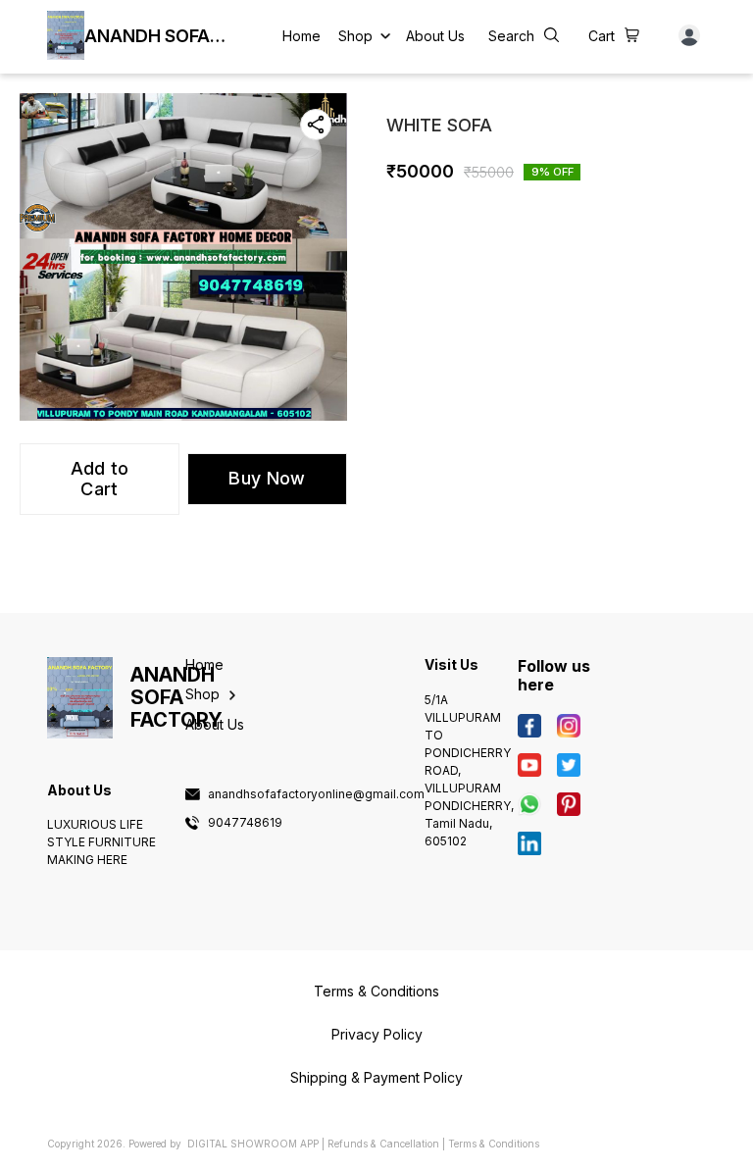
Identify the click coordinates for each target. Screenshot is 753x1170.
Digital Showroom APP (253, 1143)
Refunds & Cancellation (383, 1143)
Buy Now (266, 478)
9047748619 (245, 823)
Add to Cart (100, 478)
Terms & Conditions (493, 1143)
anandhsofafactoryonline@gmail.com (316, 794)
